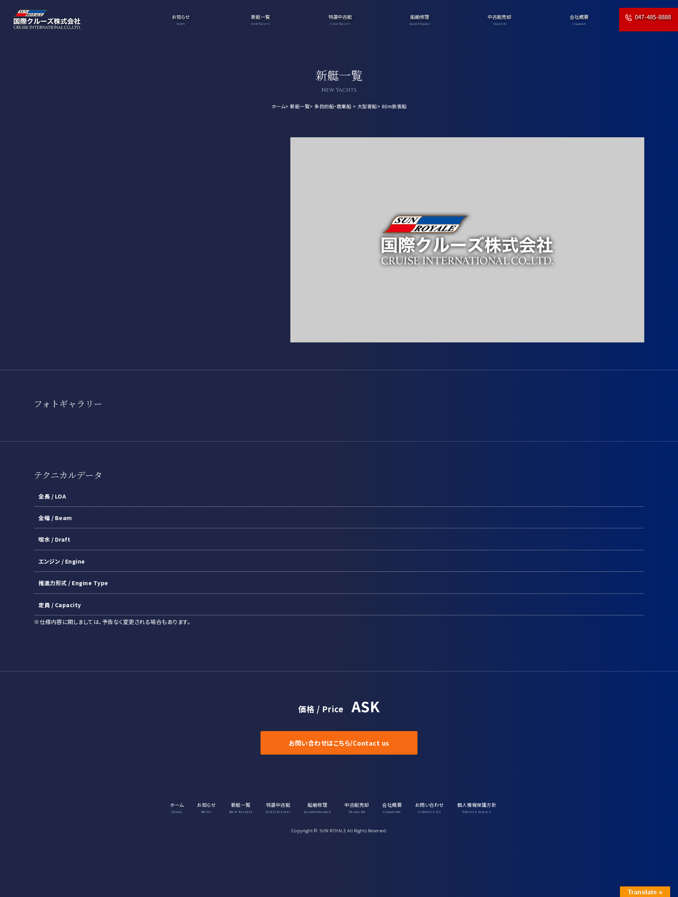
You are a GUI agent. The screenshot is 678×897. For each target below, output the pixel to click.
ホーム (279, 106)
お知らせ (181, 19)
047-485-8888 (653, 17)
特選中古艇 (340, 19)
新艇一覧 (300, 106)
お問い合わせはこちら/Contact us (339, 743)
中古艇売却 (499, 19)
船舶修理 (420, 19)
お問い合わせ (429, 807)
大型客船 (367, 106)
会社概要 (579, 19)
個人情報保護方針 (476, 807)
